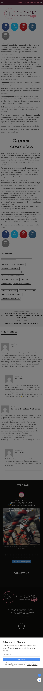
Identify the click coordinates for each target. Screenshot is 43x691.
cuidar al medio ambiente (12, 275)
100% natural (7, 253)
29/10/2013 (14, 344)
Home (10, 609)
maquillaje (6, 283)
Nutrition (17, 610)
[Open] (21, 526)
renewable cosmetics (10, 298)
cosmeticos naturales (11, 272)
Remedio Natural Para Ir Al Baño (21, 323)
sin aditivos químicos (11, 301)
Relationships (18, 612)
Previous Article (21, 311)
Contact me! (23, 614)
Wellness (21, 609)
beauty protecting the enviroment (16, 257)
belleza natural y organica (13, 264)
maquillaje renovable (30, 287)
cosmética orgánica (10, 268)
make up (25, 279)
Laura (31, 612)
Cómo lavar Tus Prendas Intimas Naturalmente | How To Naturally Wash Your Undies (21, 315)
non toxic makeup (9, 290)
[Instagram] (37, 542)
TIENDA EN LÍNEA (27, 2)
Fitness (29, 610)
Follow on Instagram (23, 561)
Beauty (33, 609)
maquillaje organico (10, 287)
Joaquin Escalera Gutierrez (26, 409)
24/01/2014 (14, 406)
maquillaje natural (22, 283)
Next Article (21, 321)
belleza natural (8, 260)
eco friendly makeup (10, 279)
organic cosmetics (27, 290)
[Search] (41, 2)
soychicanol (21, 510)
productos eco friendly (12, 294)
